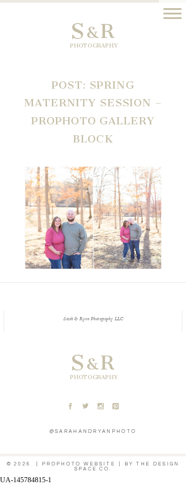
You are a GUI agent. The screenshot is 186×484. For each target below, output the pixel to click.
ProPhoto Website (79, 463)
